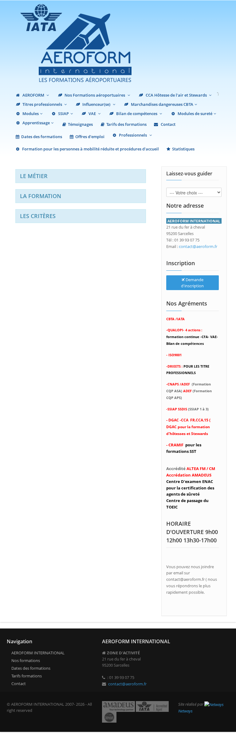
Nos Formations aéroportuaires (95, 95)
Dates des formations (41, 136)
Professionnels (133, 135)
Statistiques (183, 149)
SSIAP (63, 113)
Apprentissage (36, 123)
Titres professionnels (42, 104)
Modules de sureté (194, 113)
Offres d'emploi (89, 136)
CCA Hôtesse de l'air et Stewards (176, 95)
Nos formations (25, 660)
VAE (92, 113)
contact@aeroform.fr (198, 246)
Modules (30, 113)
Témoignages (80, 124)
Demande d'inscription (192, 283)
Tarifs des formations (126, 124)
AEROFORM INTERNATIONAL (38, 653)
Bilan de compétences (136, 113)
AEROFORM (33, 95)
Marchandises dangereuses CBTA (161, 104)
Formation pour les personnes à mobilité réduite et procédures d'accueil (90, 149)
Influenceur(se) (96, 104)
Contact (167, 124)
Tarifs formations (26, 676)
